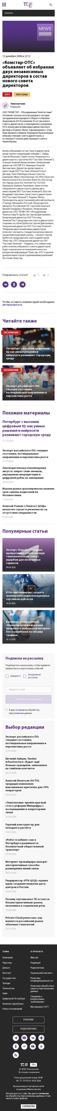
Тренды (6, 983)
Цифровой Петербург (13, 999)
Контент (6, 973)
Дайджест (15, 676)
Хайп (4, 993)
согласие (20, 710)
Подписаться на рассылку (28, 699)
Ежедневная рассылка (34, 676)
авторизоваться (12, 305)
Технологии (8, 988)
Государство (9, 978)
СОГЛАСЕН (28, 1106)
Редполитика (37, 968)
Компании (7, 957)
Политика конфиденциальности (41, 979)
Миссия (34, 957)
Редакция (35, 963)
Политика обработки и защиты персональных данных (42, 989)
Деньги (6, 968)
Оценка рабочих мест (41, 973)
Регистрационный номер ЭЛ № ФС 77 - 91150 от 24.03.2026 (28, 1079)
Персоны (7, 963)
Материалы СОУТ (39, 1007)
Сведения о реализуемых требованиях (37, 999)
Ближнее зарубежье (13, 1004)
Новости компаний (12, 1009)
